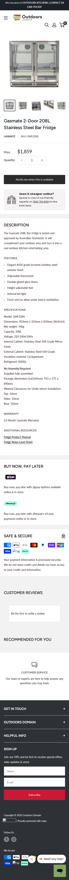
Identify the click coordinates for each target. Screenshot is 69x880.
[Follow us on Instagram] (13, 839)
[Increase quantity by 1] (42, 160)
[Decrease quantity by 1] (22, 160)
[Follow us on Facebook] (6, 839)
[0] (62, 25)
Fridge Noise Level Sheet (18, 442)
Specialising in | (34, 4)
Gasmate (9, 136)
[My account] (54, 25)
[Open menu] (6, 17)
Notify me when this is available (34, 179)
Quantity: (9, 160)
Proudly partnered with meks (32, 821)
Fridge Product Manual (17, 437)
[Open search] (47, 25)
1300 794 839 (41, 202)
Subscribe (34, 794)
